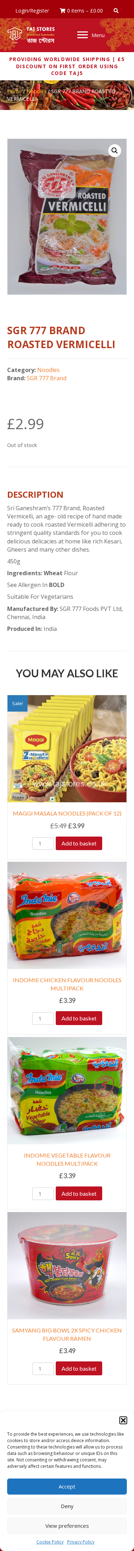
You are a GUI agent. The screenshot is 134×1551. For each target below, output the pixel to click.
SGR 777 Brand (46, 378)
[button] (123, 1420)
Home (14, 91)
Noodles (36, 91)
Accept (67, 1486)
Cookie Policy (50, 1542)
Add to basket (78, 843)
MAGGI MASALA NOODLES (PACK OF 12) (67, 813)
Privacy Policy (80, 1542)
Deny (67, 1506)
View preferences (67, 1525)
